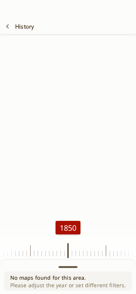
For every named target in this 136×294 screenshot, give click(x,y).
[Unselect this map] (8, 26)
